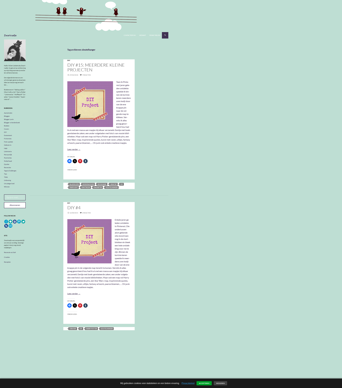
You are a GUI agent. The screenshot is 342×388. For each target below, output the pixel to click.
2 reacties (86, 213)
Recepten (7, 262)
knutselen (86, 187)
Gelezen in (7, 145)
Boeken (6, 126)
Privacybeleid (154, 35)
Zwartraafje (10, 35)
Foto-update (8, 142)
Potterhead (8, 161)
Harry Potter (91, 328)
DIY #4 (74, 207)
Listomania (8, 151)
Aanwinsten (8, 113)
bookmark (102, 184)
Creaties (7, 257)
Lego (5, 148)
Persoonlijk (8, 155)
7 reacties (86, 75)
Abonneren (15, 205)
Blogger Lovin (9, 119)
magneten (98, 187)
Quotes (6, 164)
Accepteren (204, 383)
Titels (6, 177)
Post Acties (8, 158)
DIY (68, 60)
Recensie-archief (10, 252)
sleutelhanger (112, 187)
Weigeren (220, 383)
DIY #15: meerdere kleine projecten (96, 67)
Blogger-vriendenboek (12, 123)
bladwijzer (74, 184)
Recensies (7, 167)
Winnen (7, 187)
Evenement (8, 135)
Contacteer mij (130, 35)
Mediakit (142, 35)
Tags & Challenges (10, 171)
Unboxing (7, 180)
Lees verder (73, 149)
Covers (6, 129)
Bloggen (7, 116)
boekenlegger (88, 184)
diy (122, 184)
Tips (5, 174)
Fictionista (7, 139)
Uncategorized (9, 184)
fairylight (74, 187)
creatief (113, 184)
